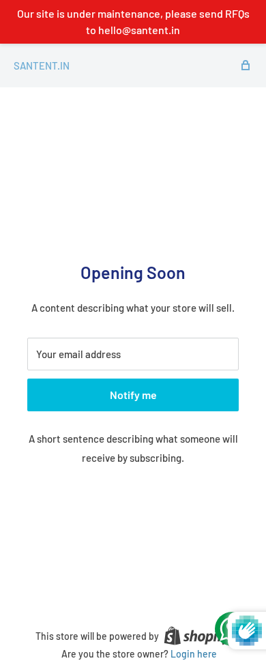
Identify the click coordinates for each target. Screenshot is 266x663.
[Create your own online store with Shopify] (197, 635)
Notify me (133, 394)
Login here (194, 654)
